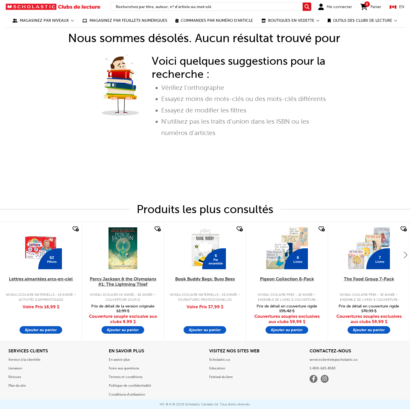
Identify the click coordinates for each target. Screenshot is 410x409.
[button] (43, 20)
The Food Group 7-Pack (369, 278)
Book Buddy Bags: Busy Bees (205, 278)
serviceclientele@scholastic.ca (333, 360)
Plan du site (17, 386)
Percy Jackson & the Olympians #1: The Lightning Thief (123, 281)
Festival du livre (221, 377)
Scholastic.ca (219, 360)
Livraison (15, 368)
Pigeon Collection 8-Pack (287, 278)
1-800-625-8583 (323, 368)
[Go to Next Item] (405, 255)
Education (217, 368)
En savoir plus (119, 360)
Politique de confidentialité (130, 386)
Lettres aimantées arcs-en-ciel (41, 278)
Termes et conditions (125, 377)
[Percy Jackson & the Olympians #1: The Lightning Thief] (122, 248)
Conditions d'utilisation (127, 394)
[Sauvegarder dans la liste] (75, 229)
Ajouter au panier (41, 330)
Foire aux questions (124, 368)
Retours (14, 377)
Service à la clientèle (24, 360)
